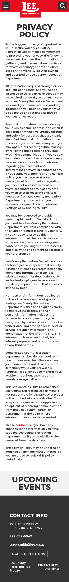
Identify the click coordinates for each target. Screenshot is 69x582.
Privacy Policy (48, 565)
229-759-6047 (21, 536)
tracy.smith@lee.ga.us (27, 544)
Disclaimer (51, 568)
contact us (23, 425)
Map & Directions (28, 554)
